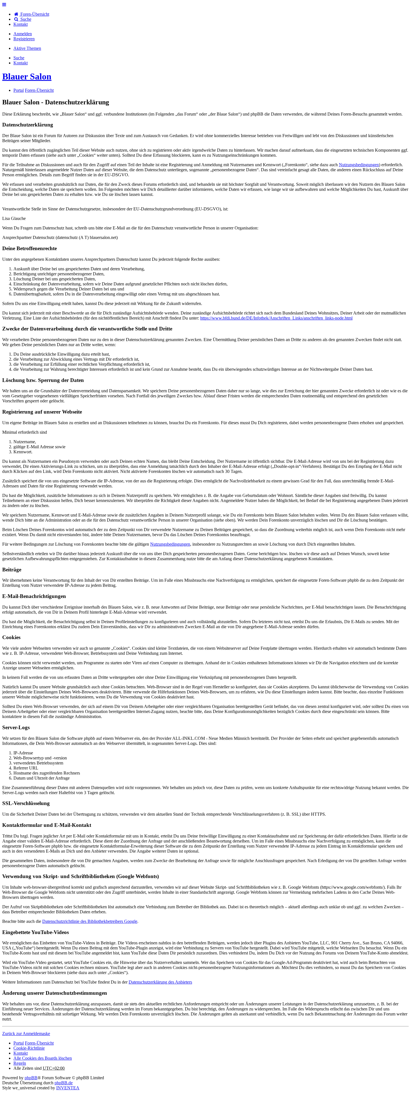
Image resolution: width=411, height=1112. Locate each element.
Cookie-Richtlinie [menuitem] (29, 1048)
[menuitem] (20, 24)
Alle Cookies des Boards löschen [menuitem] (42, 1058)
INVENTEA (67, 1087)
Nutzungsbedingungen (359, 164)
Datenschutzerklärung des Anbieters (160, 982)
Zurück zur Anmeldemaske (26, 1033)
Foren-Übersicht (39, 1043)
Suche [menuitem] (25, 19)
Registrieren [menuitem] (24, 38)
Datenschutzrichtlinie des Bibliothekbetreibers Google (89, 921)
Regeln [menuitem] (19, 1063)
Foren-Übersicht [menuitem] (34, 14)
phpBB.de (64, 1082)
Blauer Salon (26, 76)
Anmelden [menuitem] (22, 33)
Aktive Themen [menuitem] (27, 48)
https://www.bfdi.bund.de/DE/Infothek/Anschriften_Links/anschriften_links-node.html (276, 318)
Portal (18, 90)
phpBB (31, 1077)
